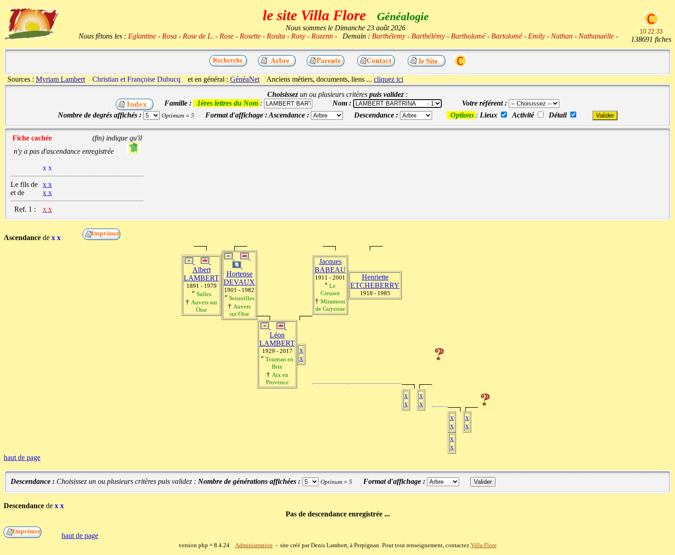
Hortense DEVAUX (239, 278)
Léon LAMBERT (277, 339)
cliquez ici (388, 79)
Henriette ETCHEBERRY (374, 281)
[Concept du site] (426, 64)
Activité (523, 115)
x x (301, 354)
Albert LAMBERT (201, 274)
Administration (254, 545)
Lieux (488, 115)
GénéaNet (244, 79)
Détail (558, 115)
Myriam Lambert (60, 79)
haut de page (22, 457)
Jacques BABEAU (330, 266)
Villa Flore (484, 545)
